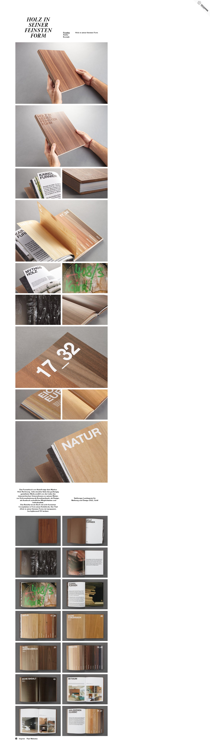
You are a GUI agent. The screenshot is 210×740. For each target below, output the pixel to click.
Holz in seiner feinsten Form (86, 33)
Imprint (22, 739)
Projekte (66, 33)
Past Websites (32, 739)
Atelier (65, 35)
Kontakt (66, 37)
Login (65, 16)
